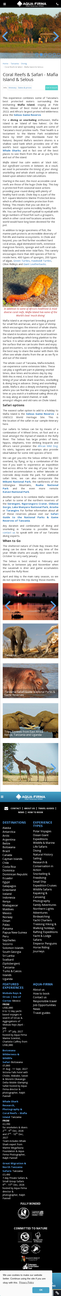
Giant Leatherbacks (34, 264)
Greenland (9, 890)
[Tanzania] (30, 640)
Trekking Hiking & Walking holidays (44, 926)
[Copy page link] (57, 1293)
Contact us (40, 997)
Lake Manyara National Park (30, 507)
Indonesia (9, 897)
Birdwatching (41, 916)
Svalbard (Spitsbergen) (11, 961)
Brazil (6, 851)
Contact (16, 808)
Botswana (9, 847)
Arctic (6, 835)
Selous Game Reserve (40, 413)
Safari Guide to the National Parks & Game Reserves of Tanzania (30, 517)
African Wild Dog (48, 446)
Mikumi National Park (17, 481)
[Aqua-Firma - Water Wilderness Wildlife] (30, 797)
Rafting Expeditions (45, 932)
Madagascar (10, 905)
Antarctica (9, 832)
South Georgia (12, 952)
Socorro (8, 944)
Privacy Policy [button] (26, 1282)
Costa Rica (9, 867)
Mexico (7, 913)
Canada (7, 855)
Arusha (53, 507)
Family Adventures (44, 905)
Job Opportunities (44, 1005)
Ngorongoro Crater (34, 503)
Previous (5, 36)
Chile (6, 863)
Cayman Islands (12, 859)
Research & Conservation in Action (43, 866)
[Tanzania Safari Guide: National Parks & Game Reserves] (30, 680)
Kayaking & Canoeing (40, 895)
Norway (8, 917)
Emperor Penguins (45, 943)
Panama (8, 928)
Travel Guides (46, 808)
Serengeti (13, 503)
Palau (6, 925)
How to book (35, 812)
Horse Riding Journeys (41, 949)
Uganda (8, 979)
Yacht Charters (42, 920)
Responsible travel (45, 1001)
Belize (6, 843)
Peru (6, 936)
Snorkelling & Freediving (41, 876)
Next (56, 36)
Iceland (7, 894)
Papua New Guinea (15, 932)
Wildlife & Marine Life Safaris (44, 845)
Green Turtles (21, 260)
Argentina (9, 839)
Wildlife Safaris (42, 889)
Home (5, 63)
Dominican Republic (15, 874)
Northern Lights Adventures (43, 910)
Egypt (6, 882)
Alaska (7, 828)
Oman (6, 921)
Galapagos (9, 886)
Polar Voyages (42, 831)
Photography (41, 901)
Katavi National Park (16, 491)
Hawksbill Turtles (41, 260)
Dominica (8, 870)
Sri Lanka (8, 956)
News (21, 812)
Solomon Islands (13, 948)
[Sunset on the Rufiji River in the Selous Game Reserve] (30, 601)
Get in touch (51, 87)
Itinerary (12, 87)
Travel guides (41, 1013)
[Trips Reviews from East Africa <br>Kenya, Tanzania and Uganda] (30, 720)
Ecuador (8, 878)
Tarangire (12, 510)
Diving (24, 63)
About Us (29, 808)
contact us (9, 532)
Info (5, 87)
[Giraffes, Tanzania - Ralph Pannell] (30, 764)
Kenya (6, 901)
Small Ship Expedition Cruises (45, 883)
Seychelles (9, 940)
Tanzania (15, 63)
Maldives (8, 909)
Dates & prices (24, 87)
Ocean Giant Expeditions (40, 837)
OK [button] (41, 1290)
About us (39, 989)
